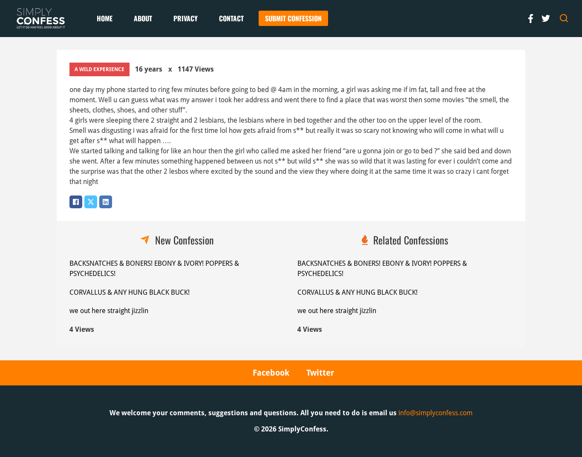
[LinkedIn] (105, 201)
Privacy (185, 18)
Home (104, 18)
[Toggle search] (564, 18)
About (143, 18)
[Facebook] (75, 201)
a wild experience (99, 69)
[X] (90, 201)
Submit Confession (293, 18)
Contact (231, 18)
